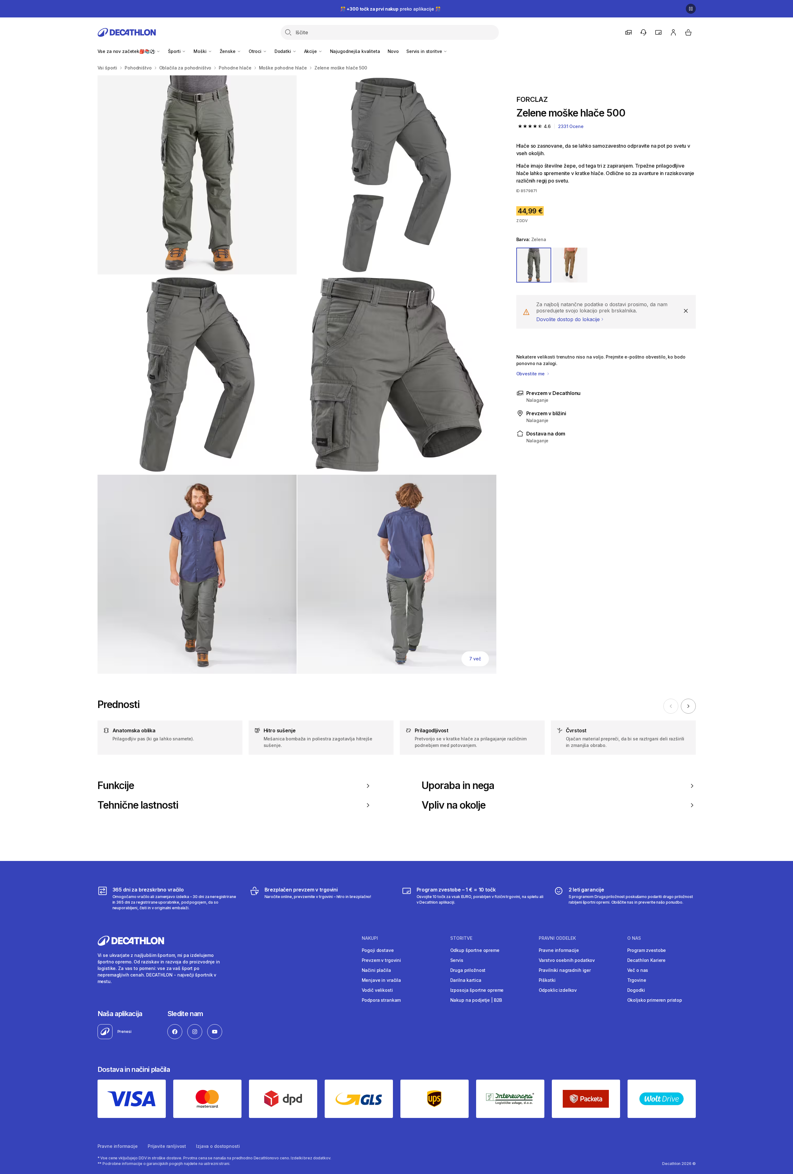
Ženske (228, 51)
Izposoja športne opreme (477, 990)
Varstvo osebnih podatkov (567, 960)
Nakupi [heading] (370, 938)
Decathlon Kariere (646, 960)
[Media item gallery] (297, 374)
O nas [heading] (634, 938)
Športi (175, 51)
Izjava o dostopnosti (218, 1146)
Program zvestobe (646, 950)
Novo (393, 51)
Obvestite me (531, 373)
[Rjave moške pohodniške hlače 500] (197, 174)
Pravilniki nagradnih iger (565, 970)
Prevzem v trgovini (381, 960)
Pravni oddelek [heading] (557, 938)
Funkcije (116, 785)
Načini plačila (376, 970)
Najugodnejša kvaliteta (355, 51)
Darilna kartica (465, 980)
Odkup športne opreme (474, 950)
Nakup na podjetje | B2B (476, 1000)
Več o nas (637, 970)
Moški (200, 51)
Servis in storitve (424, 51)
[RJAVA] (569, 265)
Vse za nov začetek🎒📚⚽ (127, 51)
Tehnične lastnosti (138, 805)
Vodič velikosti (377, 990)
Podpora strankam (381, 1000)
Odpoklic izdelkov (558, 990)
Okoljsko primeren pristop (654, 1000)
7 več (475, 658)
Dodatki (283, 51)
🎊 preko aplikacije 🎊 (390, 9)
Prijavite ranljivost (167, 1146)
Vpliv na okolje (454, 805)
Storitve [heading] (461, 938)
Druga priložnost (468, 970)
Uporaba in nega (458, 785)
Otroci (256, 51)
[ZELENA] (533, 265)
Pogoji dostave (378, 950)
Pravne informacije (559, 950)
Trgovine (636, 980)
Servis (456, 960)
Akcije (311, 51)
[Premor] (691, 9)
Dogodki (636, 990)
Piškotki (547, 980)
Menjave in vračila (381, 980)
